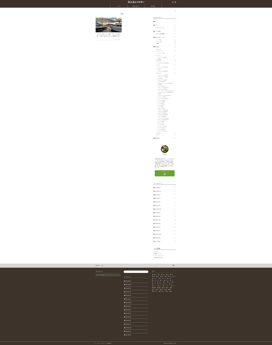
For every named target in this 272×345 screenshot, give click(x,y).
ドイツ (166, 65)
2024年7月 (165, 198)
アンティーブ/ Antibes (163, 75)
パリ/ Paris (160, 106)
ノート (172, 280)
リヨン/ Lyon (161, 122)
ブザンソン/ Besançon (163, 109)
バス (165, 282)
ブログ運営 (165, 31)
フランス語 (166, 41)
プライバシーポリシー (101, 343)
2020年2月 (165, 227)
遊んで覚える (162, 291)
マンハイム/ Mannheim (163, 67)
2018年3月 (165, 237)
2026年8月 (165, 187)
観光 (166, 289)
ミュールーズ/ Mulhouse (163, 118)
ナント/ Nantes (161, 101)
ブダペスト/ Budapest (163, 71)
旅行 (153, 289)
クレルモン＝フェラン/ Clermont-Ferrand (165, 84)
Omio (158, 276)
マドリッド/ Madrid (162, 57)
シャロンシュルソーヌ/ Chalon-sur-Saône (166, 93)
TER (166, 276)
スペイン (166, 55)
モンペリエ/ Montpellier (163, 119)
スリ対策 (166, 59)
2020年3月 (165, 223)
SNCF (162, 276)
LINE (172, 274)
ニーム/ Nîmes (161, 105)
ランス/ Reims (161, 121)
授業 (171, 287)
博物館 (159, 287)
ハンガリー (166, 69)
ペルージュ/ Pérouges (163, 111)
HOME (119, 6)
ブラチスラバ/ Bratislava (163, 63)
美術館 (162, 289)
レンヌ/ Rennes (161, 129)
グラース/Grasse (162, 86)
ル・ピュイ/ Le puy (162, 126)
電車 (171, 291)
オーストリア (166, 51)
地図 (163, 287)
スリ (162, 280)
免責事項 (109, 343)
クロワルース (170, 278)
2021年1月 (165, 205)
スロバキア (166, 60)
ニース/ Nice (161, 103)
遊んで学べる (155, 291)
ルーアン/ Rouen (162, 127)
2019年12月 (165, 234)
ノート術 (166, 39)
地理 (166, 43)
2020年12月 (165, 209)
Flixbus (163, 274)
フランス (166, 73)
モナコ (166, 134)
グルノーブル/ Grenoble (163, 87)
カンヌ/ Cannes (161, 81)
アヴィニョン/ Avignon (163, 76)
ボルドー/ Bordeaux (162, 113)
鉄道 (167, 291)
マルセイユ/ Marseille (163, 114)
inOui (168, 274)
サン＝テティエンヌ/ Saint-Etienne (165, 90)
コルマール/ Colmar (162, 89)
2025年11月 (165, 191)
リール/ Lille (161, 124)
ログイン (156, 251)
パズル (169, 282)
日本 (157, 289)
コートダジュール (156, 280)
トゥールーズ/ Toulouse (163, 98)
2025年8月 (165, 194)
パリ (173, 282)
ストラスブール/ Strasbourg (164, 95)
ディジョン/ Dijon (162, 96)
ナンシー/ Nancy (161, 100)
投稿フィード (157, 253)
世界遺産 (154, 287)
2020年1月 (165, 230)
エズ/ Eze (160, 78)
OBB (154, 276)
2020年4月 (165, 220)
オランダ (166, 49)
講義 (170, 289)
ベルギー (166, 133)
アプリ (165, 25)
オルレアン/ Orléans (162, 80)
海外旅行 (153, 6)
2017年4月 (165, 241)
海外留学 (165, 138)
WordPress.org (158, 257)
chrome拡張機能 (166, 33)
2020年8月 (165, 212)
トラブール (167, 280)
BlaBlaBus (154, 274)
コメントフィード (158, 255)
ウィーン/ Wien (161, 53)
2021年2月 (165, 202)
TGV (170, 276)
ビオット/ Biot (161, 108)
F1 (165, 21)
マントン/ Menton (162, 116)
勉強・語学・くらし (165, 37)
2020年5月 (165, 216)
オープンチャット (166, 27)
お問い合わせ (136, 6)
